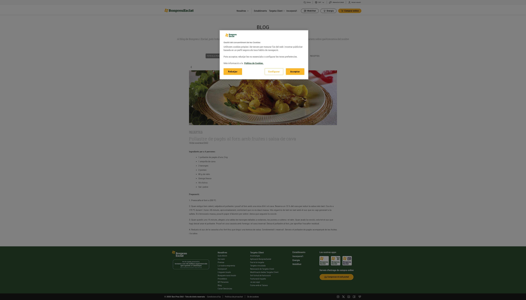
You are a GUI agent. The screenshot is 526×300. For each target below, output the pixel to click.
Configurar (274, 71)
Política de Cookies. (254, 63)
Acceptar (295, 71)
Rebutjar (232, 71)
